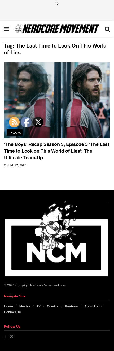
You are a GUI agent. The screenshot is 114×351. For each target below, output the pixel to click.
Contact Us (12, 312)
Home (8, 306)
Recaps (14, 132)
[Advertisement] (57, 12)
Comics (53, 306)
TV (39, 306)
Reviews (71, 306)
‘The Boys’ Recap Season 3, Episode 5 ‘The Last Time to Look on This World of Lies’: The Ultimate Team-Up (56, 151)
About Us (91, 306)
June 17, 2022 (16, 165)
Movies (24, 306)
